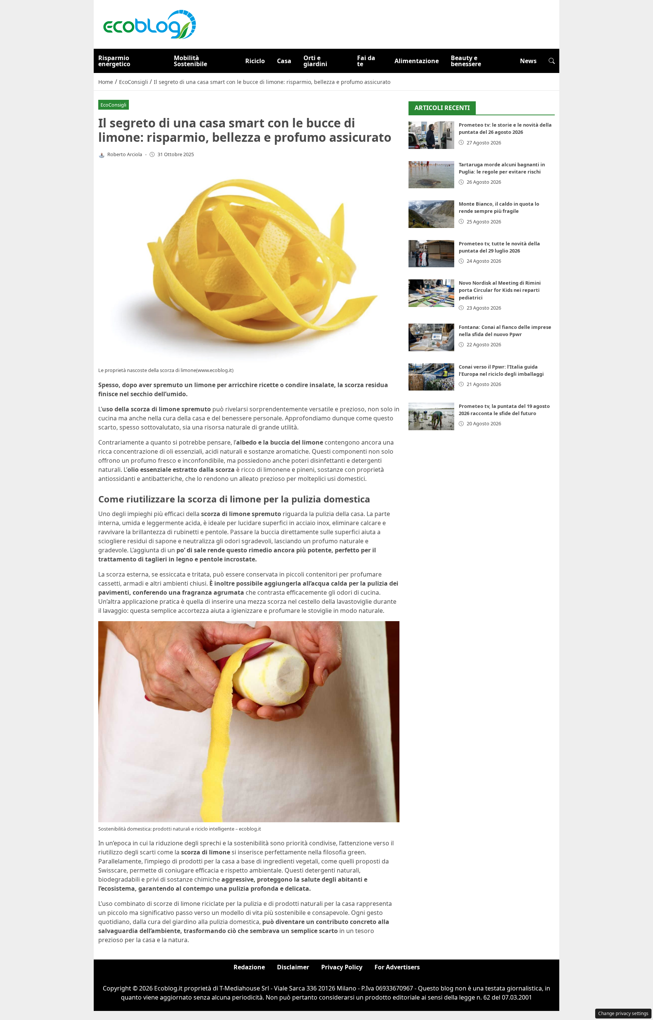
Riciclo (255, 61)
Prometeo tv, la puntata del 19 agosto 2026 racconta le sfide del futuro (504, 410)
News (528, 61)
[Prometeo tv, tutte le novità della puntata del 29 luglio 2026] (431, 254)
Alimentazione (417, 61)
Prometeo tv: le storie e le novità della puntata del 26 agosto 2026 (505, 129)
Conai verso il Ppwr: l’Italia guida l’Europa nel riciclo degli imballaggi (501, 370)
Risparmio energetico (114, 61)
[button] (552, 60)
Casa (284, 61)
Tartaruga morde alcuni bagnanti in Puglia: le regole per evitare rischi (502, 168)
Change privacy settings (623, 1013)
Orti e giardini (315, 61)
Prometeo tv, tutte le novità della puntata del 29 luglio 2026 (499, 247)
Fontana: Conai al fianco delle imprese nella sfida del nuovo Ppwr (505, 331)
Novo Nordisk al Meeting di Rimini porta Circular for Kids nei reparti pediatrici (500, 290)
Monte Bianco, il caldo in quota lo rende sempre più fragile (499, 208)
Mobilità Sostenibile (190, 61)
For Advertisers (397, 967)
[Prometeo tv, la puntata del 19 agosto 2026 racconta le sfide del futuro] (431, 416)
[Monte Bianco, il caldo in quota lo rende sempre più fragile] (431, 214)
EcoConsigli (113, 104)
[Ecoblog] (149, 24)
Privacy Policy (341, 967)
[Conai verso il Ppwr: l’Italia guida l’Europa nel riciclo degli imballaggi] (431, 377)
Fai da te (366, 61)
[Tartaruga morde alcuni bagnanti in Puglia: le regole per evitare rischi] (431, 175)
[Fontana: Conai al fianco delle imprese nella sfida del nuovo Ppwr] (431, 337)
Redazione (249, 967)
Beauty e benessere (466, 61)
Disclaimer (293, 967)
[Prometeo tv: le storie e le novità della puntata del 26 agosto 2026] (431, 135)
